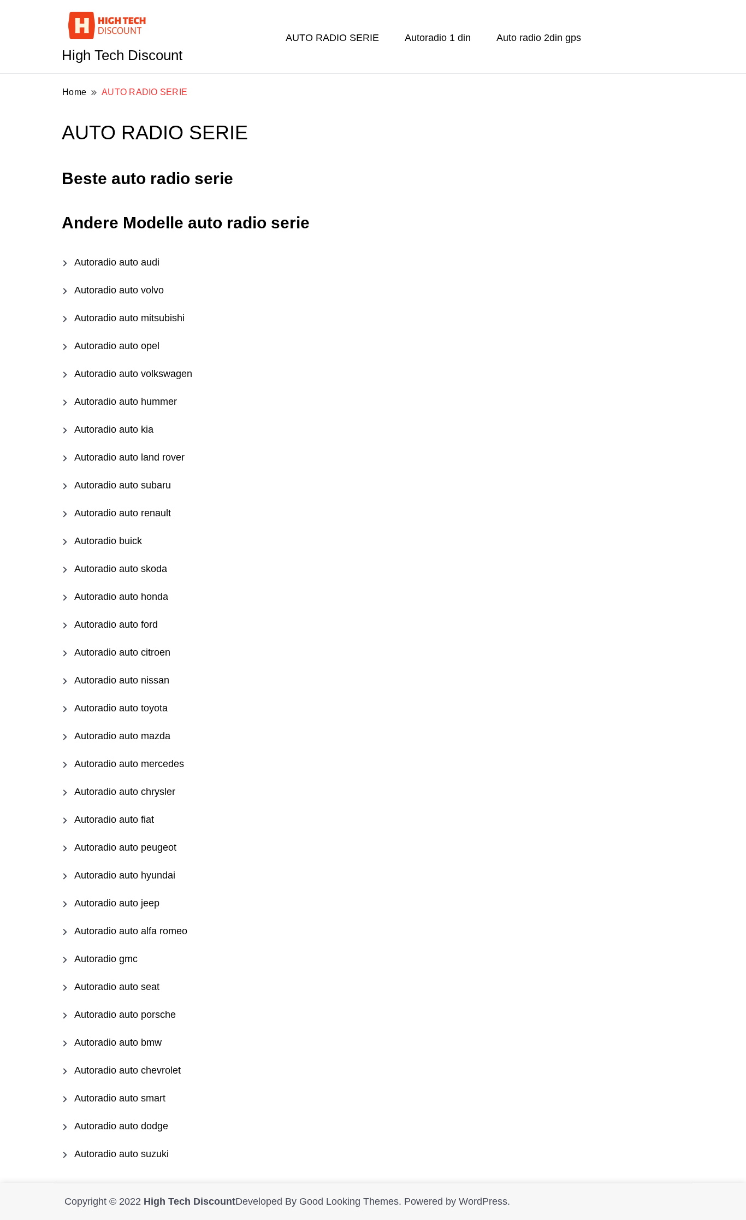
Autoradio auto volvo (119, 290)
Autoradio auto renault (122, 513)
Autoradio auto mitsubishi (129, 318)
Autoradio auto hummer (125, 401)
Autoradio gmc (106, 958)
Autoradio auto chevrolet (127, 1070)
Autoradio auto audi (116, 262)
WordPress (483, 1201)
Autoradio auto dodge (121, 1126)
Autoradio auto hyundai (124, 875)
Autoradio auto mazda (122, 735)
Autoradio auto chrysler (124, 791)
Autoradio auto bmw (118, 1042)
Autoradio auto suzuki (121, 1153)
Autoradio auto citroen (122, 652)
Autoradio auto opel (116, 345)
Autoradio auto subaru (122, 485)
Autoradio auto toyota (121, 708)
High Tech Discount (122, 55)
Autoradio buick (108, 540)
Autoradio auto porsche (125, 1014)
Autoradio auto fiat (114, 819)
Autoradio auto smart (119, 1098)
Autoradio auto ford (116, 624)
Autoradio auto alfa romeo (130, 931)
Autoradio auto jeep (116, 903)
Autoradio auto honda (121, 596)
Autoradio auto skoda (120, 568)
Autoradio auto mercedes (129, 763)
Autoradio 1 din (438, 37)
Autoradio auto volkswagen (133, 373)
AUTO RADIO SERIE (332, 37)
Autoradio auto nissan (121, 680)
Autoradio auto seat (116, 986)
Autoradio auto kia (113, 429)
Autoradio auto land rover (129, 457)
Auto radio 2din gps (538, 37)
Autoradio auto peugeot (125, 847)
